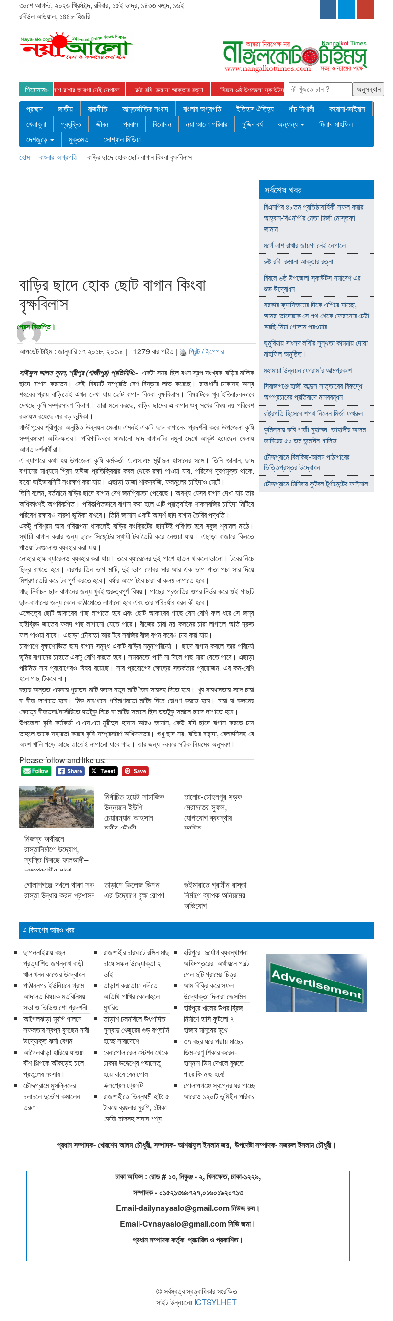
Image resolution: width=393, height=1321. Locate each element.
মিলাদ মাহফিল (336, 123)
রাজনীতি (97, 108)
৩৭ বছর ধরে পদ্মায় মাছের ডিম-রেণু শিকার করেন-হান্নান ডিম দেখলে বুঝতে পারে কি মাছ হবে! (214, 1058)
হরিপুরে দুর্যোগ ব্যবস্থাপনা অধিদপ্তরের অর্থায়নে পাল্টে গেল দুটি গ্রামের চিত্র (216, 963)
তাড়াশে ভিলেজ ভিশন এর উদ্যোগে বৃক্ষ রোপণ (134, 889)
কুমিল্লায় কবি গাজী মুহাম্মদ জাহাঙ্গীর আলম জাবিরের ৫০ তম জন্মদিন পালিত (315, 435)
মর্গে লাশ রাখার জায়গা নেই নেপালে (65, 89)
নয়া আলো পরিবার (206, 123)
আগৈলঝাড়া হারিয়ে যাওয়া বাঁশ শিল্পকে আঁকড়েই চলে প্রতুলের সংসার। (53, 1063)
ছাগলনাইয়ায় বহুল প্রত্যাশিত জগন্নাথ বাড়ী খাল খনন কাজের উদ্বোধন (55, 963)
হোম (25, 156)
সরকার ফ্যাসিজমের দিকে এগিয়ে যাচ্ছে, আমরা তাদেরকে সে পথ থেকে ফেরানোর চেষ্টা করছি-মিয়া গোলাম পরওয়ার (316, 315)
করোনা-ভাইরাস (347, 108)
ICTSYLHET (215, 1302)
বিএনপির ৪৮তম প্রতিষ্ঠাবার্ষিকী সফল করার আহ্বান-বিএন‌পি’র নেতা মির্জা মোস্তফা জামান (313, 217)
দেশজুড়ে (37, 139)
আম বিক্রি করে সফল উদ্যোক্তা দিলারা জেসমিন (215, 991)
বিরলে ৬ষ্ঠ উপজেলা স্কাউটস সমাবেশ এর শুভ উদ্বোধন (266, 89)
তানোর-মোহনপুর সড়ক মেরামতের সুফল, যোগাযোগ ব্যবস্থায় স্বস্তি (213, 812)
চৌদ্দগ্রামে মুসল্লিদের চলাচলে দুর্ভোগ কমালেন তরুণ (51, 1096)
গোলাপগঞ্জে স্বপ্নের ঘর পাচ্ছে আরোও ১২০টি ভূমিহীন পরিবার (220, 1091)
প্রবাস (130, 123)
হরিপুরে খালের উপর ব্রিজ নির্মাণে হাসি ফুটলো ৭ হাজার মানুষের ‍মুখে (213, 1018)
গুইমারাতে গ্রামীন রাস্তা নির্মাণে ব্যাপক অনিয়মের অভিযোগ (215, 895)
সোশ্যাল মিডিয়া (122, 139)
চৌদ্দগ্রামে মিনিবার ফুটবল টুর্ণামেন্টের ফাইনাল (316, 483)
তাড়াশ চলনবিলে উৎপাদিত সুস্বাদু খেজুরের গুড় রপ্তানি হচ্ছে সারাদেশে (136, 1029)
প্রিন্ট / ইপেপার (206, 351)
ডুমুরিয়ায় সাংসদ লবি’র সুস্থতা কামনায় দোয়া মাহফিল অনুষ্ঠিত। (316, 348)
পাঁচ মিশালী (301, 108)
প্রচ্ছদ (34, 108)
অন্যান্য (288, 123)
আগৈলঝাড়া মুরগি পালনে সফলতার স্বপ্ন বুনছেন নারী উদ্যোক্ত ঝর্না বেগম (56, 1029)
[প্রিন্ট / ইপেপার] (183, 351)
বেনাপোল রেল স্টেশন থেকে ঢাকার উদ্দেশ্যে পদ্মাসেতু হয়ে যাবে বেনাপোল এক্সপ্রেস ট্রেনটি (136, 1069)
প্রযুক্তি (71, 123)
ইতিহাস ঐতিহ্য (255, 108)
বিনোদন (162, 123)
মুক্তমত (79, 139)
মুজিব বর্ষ (252, 123)
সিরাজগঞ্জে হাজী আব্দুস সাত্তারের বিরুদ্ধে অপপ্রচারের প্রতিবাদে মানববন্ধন (313, 391)
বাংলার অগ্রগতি (202, 108)
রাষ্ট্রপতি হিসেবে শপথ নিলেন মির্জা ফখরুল (313, 412)
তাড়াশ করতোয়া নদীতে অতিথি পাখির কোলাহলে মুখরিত (132, 996)
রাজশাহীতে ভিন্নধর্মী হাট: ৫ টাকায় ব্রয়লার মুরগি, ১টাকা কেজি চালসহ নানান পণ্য (136, 1107)
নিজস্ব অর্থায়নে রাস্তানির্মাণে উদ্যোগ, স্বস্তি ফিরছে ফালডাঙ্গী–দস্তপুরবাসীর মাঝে (56, 854)
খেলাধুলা (36, 123)
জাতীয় (65, 108)
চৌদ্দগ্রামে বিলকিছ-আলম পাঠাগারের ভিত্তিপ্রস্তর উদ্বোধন (306, 462)
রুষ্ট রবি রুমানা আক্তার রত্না (154, 89)
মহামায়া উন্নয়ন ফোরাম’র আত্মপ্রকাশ (309, 369)
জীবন (102, 123)
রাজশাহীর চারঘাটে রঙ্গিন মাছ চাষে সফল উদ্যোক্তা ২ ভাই (136, 963)
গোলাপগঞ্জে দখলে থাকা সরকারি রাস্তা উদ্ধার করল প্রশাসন (56, 889)
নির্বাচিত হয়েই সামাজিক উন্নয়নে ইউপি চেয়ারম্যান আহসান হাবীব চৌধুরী (134, 812)
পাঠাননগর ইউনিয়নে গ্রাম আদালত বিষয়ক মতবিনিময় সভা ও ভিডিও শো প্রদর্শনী (56, 996)
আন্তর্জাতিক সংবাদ (145, 108)
